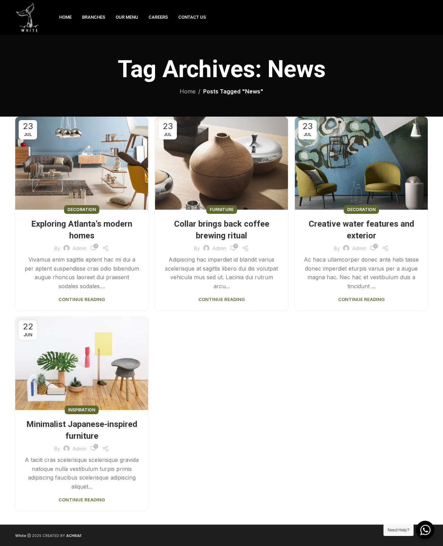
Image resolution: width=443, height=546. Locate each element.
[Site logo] (28, 16)
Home (188, 91)
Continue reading (81, 299)
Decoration (81, 209)
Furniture (222, 209)
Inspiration (81, 409)
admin (80, 248)
